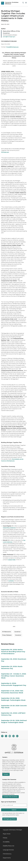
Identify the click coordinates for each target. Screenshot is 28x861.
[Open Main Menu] (26, 3)
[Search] (23, 3)
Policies (5, 837)
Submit (14, 809)
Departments (7, 857)
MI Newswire (6, 631)
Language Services (8, 849)
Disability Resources (8, 845)
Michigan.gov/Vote (9, 819)
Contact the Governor (10, 796)
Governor (17, 631)
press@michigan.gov (9, 36)
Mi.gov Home (6, 833)
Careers (5, 774)
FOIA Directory (7, 853)
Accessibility (6, 841)
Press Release (6, 635)
